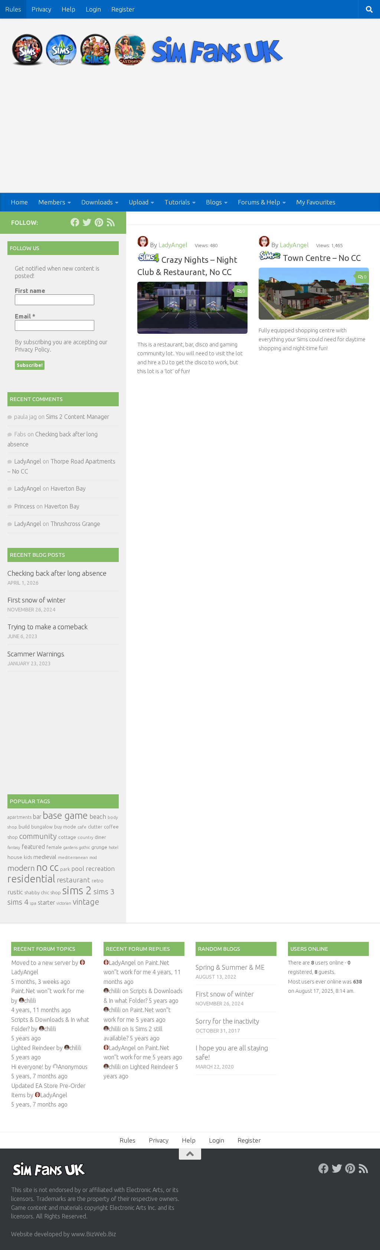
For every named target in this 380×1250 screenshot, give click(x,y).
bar (37, 816)
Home (19, 202)
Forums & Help (259, 202)
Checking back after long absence (57, 573)
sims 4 (18, 902)
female (54, 847)
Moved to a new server (41, 962)
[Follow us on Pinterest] (98, 222)
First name (30, 290)
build (24, 827)
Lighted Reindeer (33, 1047)
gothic (84, 847)
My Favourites (315, 202)
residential (31, 878)
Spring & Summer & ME (230, 967)
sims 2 (77, 890)
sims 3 (104, 891)
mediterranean (73, 857)
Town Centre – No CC (322, 257)
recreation (100, 868)
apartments (19, 817)
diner (100, 837)
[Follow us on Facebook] (75, 222)
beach (97, 816)
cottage (67, 837)
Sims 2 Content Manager (77, 416)
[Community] (148, 259)
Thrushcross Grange (75, 523)
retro (98, 881)
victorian (63, 903)
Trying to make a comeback (47, 626)
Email (25, 316)
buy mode (65, 826)
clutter (95, 826)
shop (55, 892)
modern (21, 867)
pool (77, 868)
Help (68, 9)
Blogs (214, 202)
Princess (24, 506)
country (85, 837)
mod (93, 857)
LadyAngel (172, 244)
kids (28, 857)
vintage (86, 901)
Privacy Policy (32, 349)
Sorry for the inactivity (227, 1021)
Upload (138, 202)
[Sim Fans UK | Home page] (149, 50)
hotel (113, 847)
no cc (47, 867)
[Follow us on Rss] (110, 222)
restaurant (73, 880)
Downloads (97, 202)
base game (65, 815)
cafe (82, 826)
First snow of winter (36, 600)
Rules (13, 9)
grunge (99, 847)
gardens (70, 847)
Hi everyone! (27, 1066)
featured (33, 846)
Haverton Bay (68, 488)
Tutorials (177, 202)
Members (51, 202)
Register (123, 9)
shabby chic (36, 892)
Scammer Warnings (35, 654)
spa (33, 903)
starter (46, 902)
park (65, 869)
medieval (44, 857)
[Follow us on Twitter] (86, 222)
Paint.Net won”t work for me (47, 991)
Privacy (41, 9)
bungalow (42, 826)
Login (93, 9)
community (38, 836)
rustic (15, 892)
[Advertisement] (190, 137)
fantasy (13, 847)
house (14, 857)
